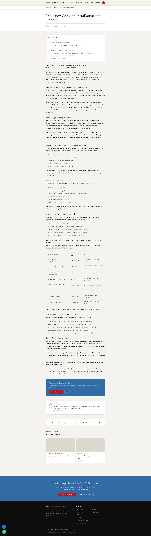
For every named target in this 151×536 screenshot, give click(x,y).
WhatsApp (70, 392)
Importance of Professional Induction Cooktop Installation (67, 40)
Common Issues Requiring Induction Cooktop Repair (65, 45)
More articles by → (59, 411)
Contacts (97, 2)
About (71, 2)
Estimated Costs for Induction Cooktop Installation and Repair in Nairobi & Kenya (73, 53)
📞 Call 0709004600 (67, 494)
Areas (81, 2)
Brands (86, 2)
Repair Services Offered (57, 48)
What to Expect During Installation (60, 42)
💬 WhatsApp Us (85, 494)
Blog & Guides (95, 512)
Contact (94, 515)
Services (76, 2)
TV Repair (78, 517)
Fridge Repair (79, 509)
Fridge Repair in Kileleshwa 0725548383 (60, 456)
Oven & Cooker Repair (82, 520)
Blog (91, 2)
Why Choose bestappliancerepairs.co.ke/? (63, 50)
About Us (94, 509)
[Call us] (4, 527)
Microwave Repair (80, 523)
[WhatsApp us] (4, 532)
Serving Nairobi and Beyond (58, 58)
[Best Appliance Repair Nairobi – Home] (57, 2)
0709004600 (96, 518)
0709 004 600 (57, 392)
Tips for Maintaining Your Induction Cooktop (63, 56)
